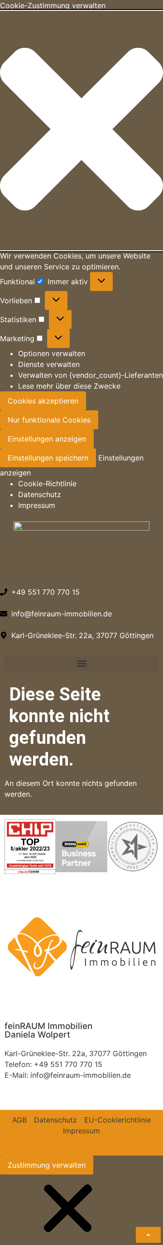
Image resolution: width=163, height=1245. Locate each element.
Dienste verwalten (49, 364)
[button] (81, 130)
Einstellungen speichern (48, 457)
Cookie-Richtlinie (47, 483)
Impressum (36, 505)
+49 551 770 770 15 (68, 1064)
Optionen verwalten (51, 353)
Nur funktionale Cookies (49, 419)
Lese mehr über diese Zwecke (69, 385)
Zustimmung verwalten (47, 1165)
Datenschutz (39, 494)
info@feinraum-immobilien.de (80, 1075)
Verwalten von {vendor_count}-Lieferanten (90, 375)
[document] (81, 1210)
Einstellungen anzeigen (47, 438)
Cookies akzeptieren (43, 400)
